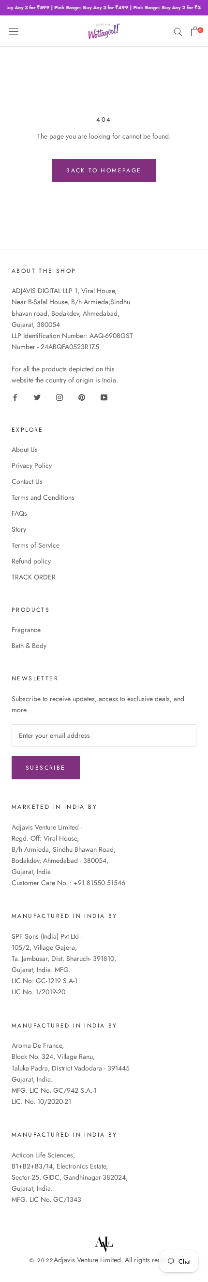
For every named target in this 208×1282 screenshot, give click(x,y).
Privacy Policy (32, 465)
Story (19, 529)
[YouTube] (104, 396)
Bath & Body (29, 645)
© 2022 (42, 1260)
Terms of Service (35, 545)
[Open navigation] (13, 31)
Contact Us (27, 481)
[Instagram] (59, 396)
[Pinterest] (81, 396)
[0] (195, 31)
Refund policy (31, 561)
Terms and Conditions (43, 497)
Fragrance (26, 629)
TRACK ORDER (34, 577)
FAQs (19, 513)
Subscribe (46, 767)
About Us (25, 449)
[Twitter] (37, 396)
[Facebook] (15, 396)
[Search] (178, 31)
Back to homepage (103, 170)
